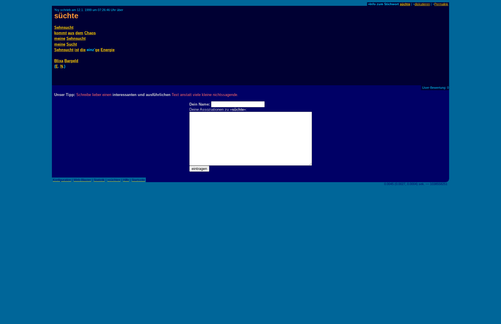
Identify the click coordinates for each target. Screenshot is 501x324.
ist (77, 50)
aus (71, 33)
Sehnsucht (63, 27)
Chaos (90, 33)
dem (79, 33)
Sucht (71, 44)
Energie (108, 50)
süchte (405, 4)
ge (97, 50)
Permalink (441, 4)
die (83, 50)
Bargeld (71, 61)
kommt (60, 33)
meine (59, 38)
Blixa (58, 61)
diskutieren (422, 4)
